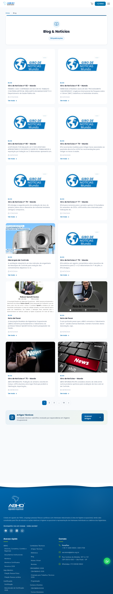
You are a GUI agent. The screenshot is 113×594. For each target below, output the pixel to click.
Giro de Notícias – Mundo (71, 378)
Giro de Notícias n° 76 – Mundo (74, 260)
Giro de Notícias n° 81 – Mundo (74, 85)
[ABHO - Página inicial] (16, 504)
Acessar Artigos (88, 417)
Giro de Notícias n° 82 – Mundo (22, 85)
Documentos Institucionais (13, 555)
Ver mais (11, 101)
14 (64, 403)
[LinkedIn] (17, 531)
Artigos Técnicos (36, 549)
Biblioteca (34, 553)
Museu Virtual (35, 560)
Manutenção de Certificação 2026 (14, 589)
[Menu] (108, 4)
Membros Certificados (12, 562)
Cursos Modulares (37, 592)
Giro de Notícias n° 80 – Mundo (22, 144)
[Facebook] (6, 531)
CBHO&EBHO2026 (37, 588)
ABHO (6, 546)
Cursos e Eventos (36, 585)
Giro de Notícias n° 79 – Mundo (74, 144)
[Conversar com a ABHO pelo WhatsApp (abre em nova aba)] (107, 561)
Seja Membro (8, 570)
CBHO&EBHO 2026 (37, 568)
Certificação (8, 581)
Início (8, 13)
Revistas (34, 564)
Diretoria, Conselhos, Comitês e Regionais (15, 550)
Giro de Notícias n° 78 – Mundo (22, 202)
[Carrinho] (92, 4)
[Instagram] (11, 531)
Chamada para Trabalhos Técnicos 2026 (42, 576)
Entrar (101, 4)
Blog (32, 556)
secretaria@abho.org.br (70, 552)
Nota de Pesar (14, 318)
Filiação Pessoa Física (11, 573)
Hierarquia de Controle (18, 260)
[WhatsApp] (22, 531)
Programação (35, 581)
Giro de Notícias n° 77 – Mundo (74, 202)
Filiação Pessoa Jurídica (12, 577)
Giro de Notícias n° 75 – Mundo (22, 378)
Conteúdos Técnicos (37, 546)
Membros (7, 558)
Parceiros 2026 (9, 566)
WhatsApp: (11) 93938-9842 (72, 564)
